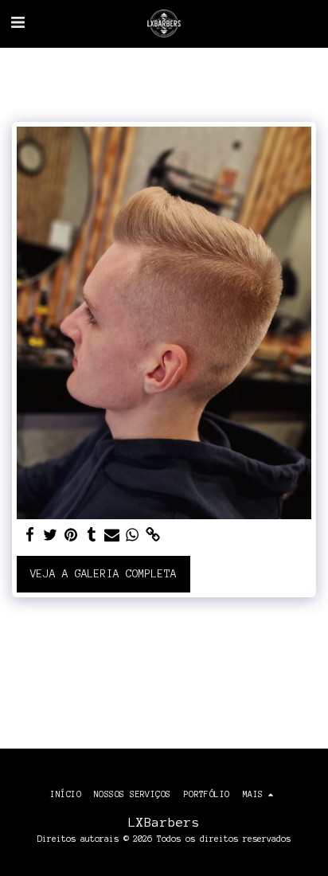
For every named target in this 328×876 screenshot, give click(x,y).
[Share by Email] (111, 535)
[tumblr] (91, 535)
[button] (17, 23)
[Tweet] (50, 535)
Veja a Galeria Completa (103, 574)
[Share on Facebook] (29, 535)
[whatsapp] (132, 535)
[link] (153, 535)
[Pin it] (71, 535)
